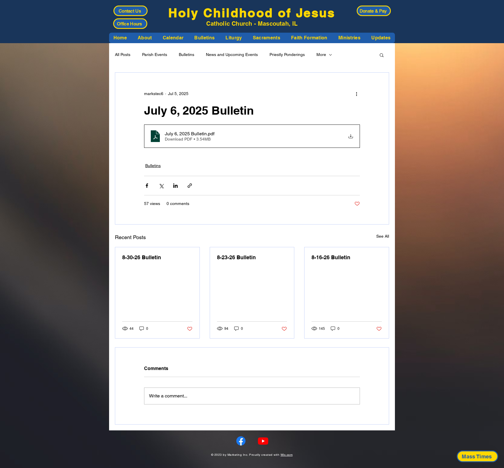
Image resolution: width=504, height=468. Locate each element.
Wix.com (287, 455)
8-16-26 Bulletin (331, 257)
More (321, 54)
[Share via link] (189, 185)
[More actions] (356, 93)
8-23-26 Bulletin (236, 257)
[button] (144, 38)
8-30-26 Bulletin (141, 257)
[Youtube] (263, 441)
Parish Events (154, 54)
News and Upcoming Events (232, 54)
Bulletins (186, 54)
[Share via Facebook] (147, 185)
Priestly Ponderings (287, 54)
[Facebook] (241, 441)
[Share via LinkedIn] (175, 185)
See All (382, 236)
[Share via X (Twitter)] (161, 185)
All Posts (122, 54)
